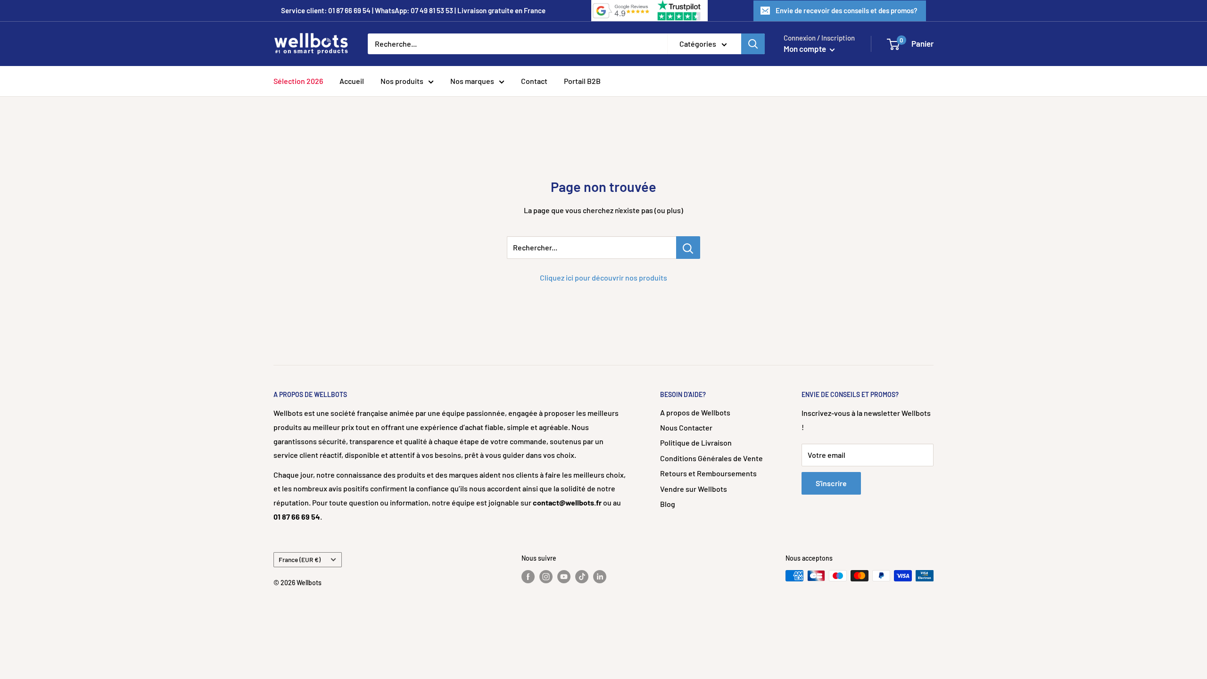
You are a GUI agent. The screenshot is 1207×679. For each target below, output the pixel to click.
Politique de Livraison (696, 442)
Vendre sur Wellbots (693, 488)
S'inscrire (831, 483)
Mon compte (805, 48)
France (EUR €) (300, 559)
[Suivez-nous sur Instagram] (546, 576)
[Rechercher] (753, 43)
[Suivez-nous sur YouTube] (563, 576)
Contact (534, 80)
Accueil (351, 80)
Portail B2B (582, 80)
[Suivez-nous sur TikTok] (581, 576)
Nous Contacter (686, 427)
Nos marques (472, 80)
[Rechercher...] (688, 247)
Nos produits (401, 80)
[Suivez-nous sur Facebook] (528, 576)
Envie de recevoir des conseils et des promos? (847, 10)
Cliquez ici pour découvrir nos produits (603, 277)
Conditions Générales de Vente (711, 458)
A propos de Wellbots (695, 412)
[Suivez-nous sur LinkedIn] (599, 576)
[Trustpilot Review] (680, 10)
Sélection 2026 (298, 80)
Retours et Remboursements (708, 473)
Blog (667, 503)
